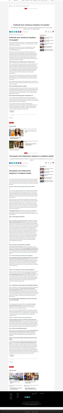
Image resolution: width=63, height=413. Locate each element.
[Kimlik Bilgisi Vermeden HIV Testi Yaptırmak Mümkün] (31, 141)
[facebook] (10, 32)
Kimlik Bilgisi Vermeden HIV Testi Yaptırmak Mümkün (30, 144)
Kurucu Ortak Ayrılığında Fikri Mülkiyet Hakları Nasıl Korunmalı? (31, 388)
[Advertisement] (31, 16)
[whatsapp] (14, 32)
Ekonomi (11, 394)
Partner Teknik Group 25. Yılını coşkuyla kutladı (30, 382)
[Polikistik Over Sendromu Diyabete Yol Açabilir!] (16, 34)
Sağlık (11, 397)
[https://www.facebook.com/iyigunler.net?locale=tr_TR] (25, 397)
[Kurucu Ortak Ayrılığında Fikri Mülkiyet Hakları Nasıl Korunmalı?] (31, 386)
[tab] (11, 112)
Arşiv (33, 394)
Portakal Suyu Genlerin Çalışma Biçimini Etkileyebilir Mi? (15, 138)
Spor (17, 397)
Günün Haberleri (34, 393)
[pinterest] (20, 32)
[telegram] (16, 32)
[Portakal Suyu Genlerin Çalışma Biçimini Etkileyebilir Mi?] (16, 132)
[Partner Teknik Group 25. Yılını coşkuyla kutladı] (31, 376)
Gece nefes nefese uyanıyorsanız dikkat (30, 131)
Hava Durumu (42, 393)
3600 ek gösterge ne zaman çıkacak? (14, 382)
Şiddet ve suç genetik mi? (14, 149)
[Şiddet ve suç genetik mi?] (16, 144)
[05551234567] (27, 397)
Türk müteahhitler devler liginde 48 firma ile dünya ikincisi (16, 388)
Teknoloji (11, 398)
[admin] (29, 397)
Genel (18, 394)
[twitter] (12, 32)
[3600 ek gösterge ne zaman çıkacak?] (16, 376)
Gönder (11, 122)
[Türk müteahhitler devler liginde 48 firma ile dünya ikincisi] (16, 386)
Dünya (11, 393)
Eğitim (18, 393)
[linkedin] (18, 32)
